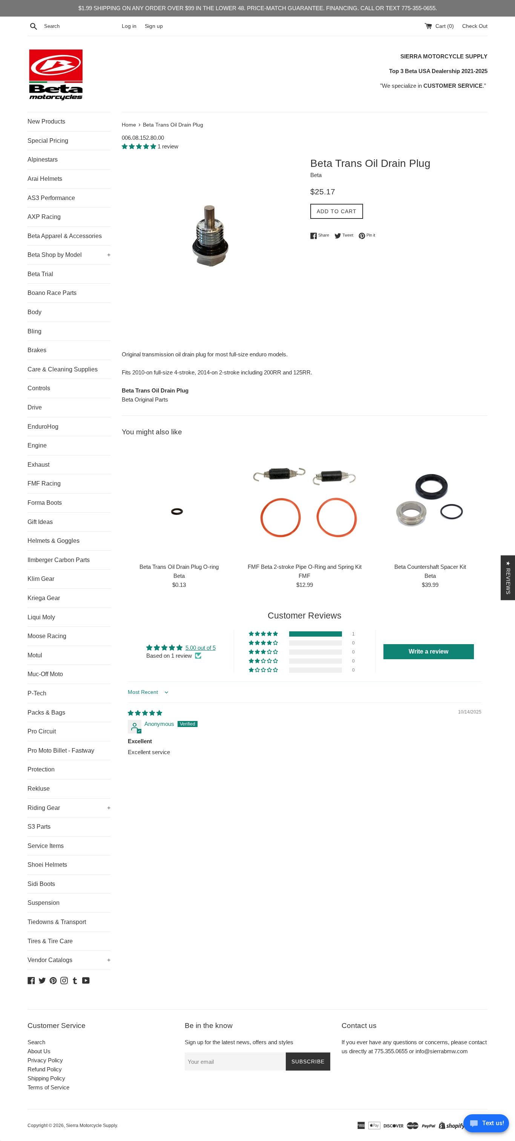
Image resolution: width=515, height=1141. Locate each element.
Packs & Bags (46, 712)
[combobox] (81, 26)
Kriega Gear (44, 598)
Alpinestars (43, 159)
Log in (129, 26)
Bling (34, 331)
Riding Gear (69, 808)
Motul (35, 655)
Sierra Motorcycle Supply (91, 1125)
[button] (140, 146)
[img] (145, 713)
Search (36, 1042)
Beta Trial (40, 274)
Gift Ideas (40, 522)
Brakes (37, 350)
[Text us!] (486, 1125)
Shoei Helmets (47, 864)
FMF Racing (44, 483)
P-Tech (37, 693)
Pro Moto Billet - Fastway (61, 750)
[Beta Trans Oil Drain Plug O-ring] (179, 501)
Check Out (474, 26)
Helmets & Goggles (54, 541)
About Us (39, 1051)
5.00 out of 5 (200, 648)
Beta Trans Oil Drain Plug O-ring (179, 567)
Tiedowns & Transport (57, 922)
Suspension (44, 903)
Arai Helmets (45, 179)
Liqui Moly (41, 617)
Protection (41, 769)
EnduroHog (43, 426)
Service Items (46, 846)
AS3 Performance (51, 198)
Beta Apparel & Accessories (65, 236)
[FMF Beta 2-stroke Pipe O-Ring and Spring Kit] (304, 501)
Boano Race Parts (52, 293)
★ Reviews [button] (508, 577)
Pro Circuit (42, 731)
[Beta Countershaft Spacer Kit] (430, 501)
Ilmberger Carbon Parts (59, 560)
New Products (46, 121)
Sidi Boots (41, 884)
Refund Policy (45, 1069)
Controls (39, 388)
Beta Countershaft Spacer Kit (430, 567)
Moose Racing (47, 636)
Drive (35, 407)
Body (34, 312)
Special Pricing (48, 140)
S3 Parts (39, 826)
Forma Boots (45, 502)
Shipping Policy (46, 1078)
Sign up (154, 26)
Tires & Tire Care (50, 941)
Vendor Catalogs (69, 960)
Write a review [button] (428, 651)
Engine (37, 445)
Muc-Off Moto (45, 674)
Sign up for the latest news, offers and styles (239, 1042)
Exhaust (38, 464)
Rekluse (39, 788)
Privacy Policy (45, 1060)
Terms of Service (48, 1087)
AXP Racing (44, 217)
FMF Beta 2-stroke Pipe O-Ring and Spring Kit (305, 567)
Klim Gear (41, 579)
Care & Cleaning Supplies (63, 369)
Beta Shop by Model (69, 255)
